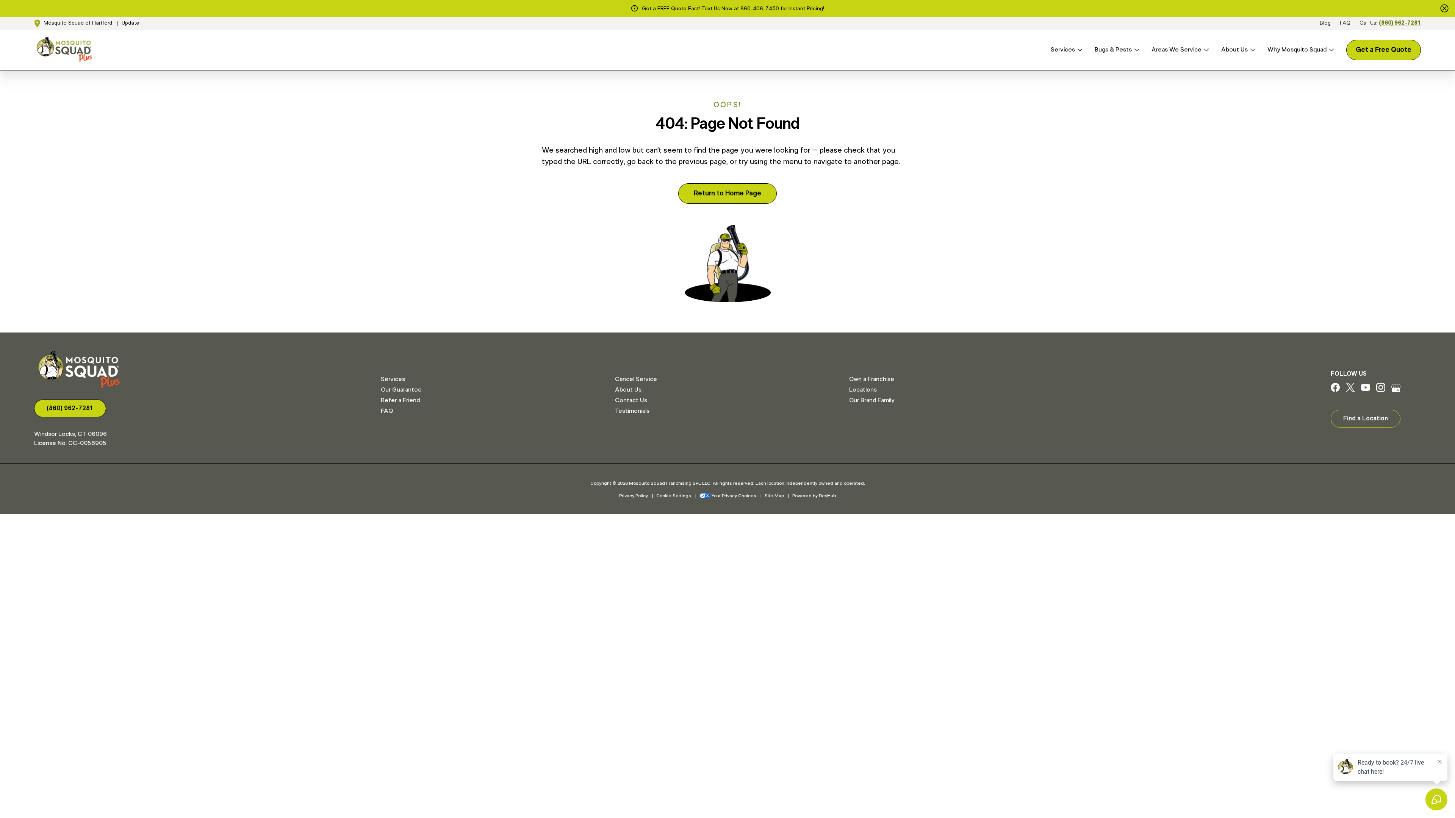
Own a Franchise (871, 379)
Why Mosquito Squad (1297, 50)
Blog (1325, 23)
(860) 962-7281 (1400, 23)
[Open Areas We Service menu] (1205, 50)
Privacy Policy (633, 495)
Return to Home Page (727, 193)
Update (130, 23)
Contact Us (631, 400)
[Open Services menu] (1079, 50)
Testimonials (632, 411)
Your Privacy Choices (734, 495)
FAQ (1345, 23)
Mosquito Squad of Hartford (78, 23)
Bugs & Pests (1113, 50)
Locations (863, 390)
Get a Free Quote (1383, 50)
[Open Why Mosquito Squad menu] (1330, 50)
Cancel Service (636, 379)
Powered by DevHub (814, 495)
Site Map (774, 495)
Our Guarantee (401, 390)
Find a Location (1365, 418)
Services (1063, 50)
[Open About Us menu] (1251, 50)
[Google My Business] (1395, 390)
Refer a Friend (400, 400)
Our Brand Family (871, 400)
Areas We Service (1176, 50)
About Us (1234, 50)
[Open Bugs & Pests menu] (1135, 50)
